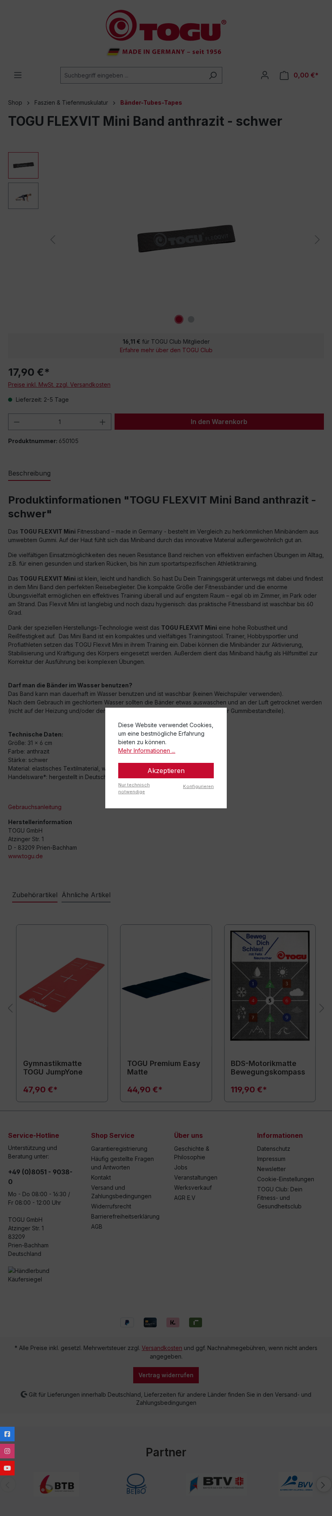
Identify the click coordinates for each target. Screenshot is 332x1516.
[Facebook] (7, 1434)
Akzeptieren (166, 771)
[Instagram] (7, 1451)
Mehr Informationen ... (146, 750)
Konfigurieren (198, 786)
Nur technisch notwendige (134, 788)
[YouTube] (7, 1468)
